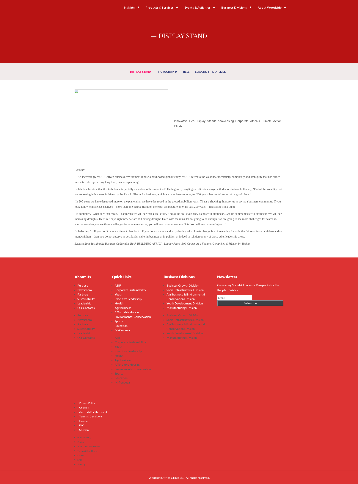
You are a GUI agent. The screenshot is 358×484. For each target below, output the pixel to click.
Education (121, 325)
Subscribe (250, 303)
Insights (129, 7)
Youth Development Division (185, 303)
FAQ (81, 425)
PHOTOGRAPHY (167, 71)
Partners (82, 294)
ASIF (118, 285)
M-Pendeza (122, 330)
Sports (119, 321)
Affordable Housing (127, 312)
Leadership (84, 303)
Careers (84, 420)
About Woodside (270, 7)
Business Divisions (234, 7)
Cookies (84, 407)
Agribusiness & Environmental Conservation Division (186, 297)
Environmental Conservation (133, 316)
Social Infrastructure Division (185, 290)
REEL (186, 71)
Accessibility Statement (93, 412)
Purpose (82, 285)
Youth (118, 294)
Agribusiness (123, 307)
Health (119, 303)
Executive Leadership (128, 299)
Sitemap (84, 429)
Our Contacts (86, 307)
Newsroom (84, 290)
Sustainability (86, 299)
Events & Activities (197, 7)
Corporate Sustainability (130, 290)
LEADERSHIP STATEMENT (211, 71)
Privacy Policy (87, 403)
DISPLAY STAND (140, 71)
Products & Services (160, 7)
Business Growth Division (183, 285)
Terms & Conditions (91, 416)
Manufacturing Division (182, 307)
